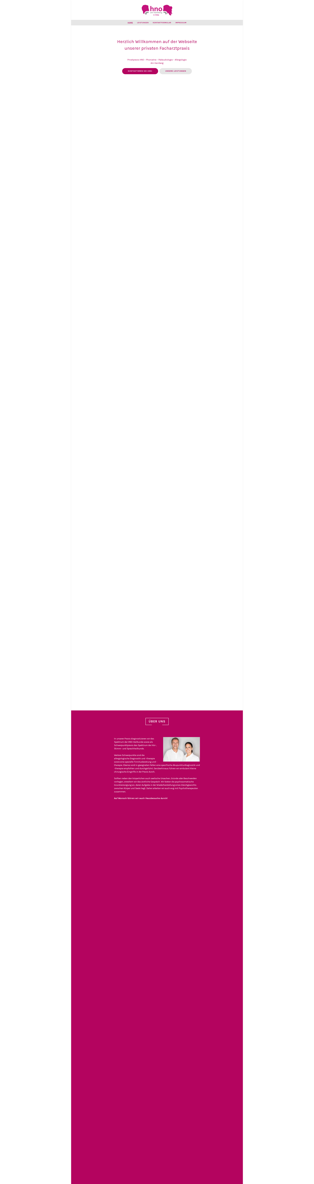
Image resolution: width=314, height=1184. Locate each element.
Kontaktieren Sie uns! (140, 71)
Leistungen (143, 23)
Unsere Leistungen (175, 71)
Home (130, 23)
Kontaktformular (162, 23)
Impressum (180, 23)
